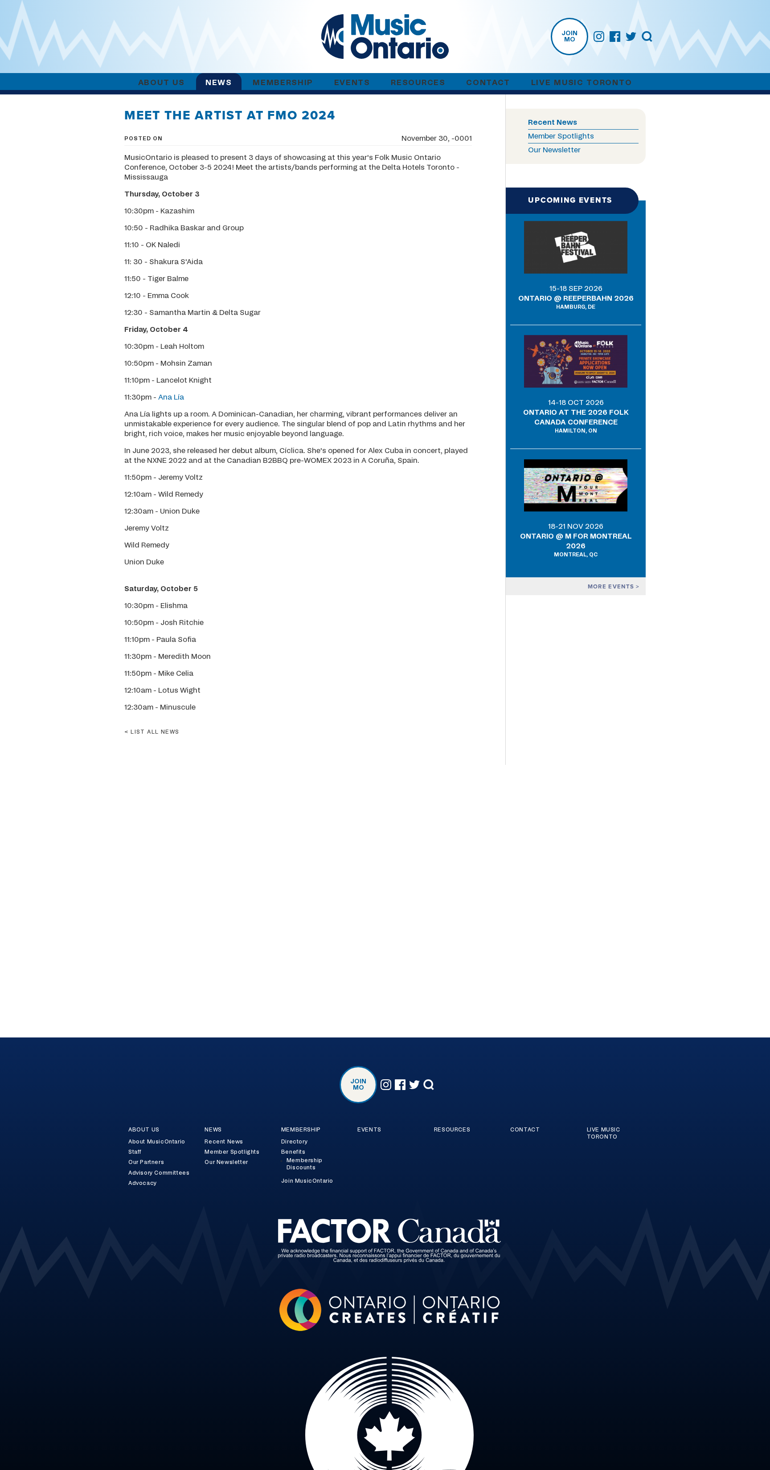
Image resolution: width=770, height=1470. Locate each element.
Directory (294, 1141)
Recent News (552, 122)
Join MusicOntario (307, 1181)
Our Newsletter (554, 150)
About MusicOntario (156, 1141)
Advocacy (142, 1183)
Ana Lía (171, 397)
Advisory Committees (158, 1173)
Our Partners (146, 1162)
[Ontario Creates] (385, 1311)
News (218, 82)
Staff (135, 1152)
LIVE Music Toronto (581, 82)
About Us (161, 82)
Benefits (293, 1152)
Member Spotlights (561, 136)
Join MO (569, 36)
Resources (418, 82)
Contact (488, 82)
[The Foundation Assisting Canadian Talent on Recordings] (385, 1242)
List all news (155, 732)
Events (352, 82)
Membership (283, 82)
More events (612, 586)
